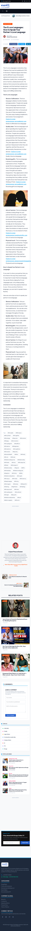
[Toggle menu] (6, 11)
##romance (23, 438)
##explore (6, 473)
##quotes (15, 438)
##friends (6, 462)
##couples (10, 432)
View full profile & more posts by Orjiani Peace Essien (15, 565)
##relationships (8, 467)
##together (16, 435)
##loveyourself (8, 489)
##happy (6, 441)
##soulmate (18, 492)
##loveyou (7, 478)
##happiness (15, 446)
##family (23, 454)
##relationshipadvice (9, 476)
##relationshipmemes (9, 497)
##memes (15, 484)
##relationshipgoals (18, 470)
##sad (19, 497)
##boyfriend (7, 435)
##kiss (16, 454)
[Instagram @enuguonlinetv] (24, 1)
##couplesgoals (8, 492)
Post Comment (10, 715)
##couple (19, 476)
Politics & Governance (6, 886)
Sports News (4, 890)
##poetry (15, 451)
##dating (6, 486)
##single (6, 494)
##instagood (14, 465)
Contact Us (4, 901)
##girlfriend (14, 486)
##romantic (7, 451)
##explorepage (8, 481)
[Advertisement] (15, 522)
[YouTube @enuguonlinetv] (29, 1)
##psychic (13, 494)
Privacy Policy (4, 905)
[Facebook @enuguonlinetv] (22, 1)
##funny (16, 481)
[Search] (2, 11)
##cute (13, 462)
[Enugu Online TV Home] (5, 5)
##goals (16, 467)
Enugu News (4, 884)
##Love (6, 457)
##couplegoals (8, 443)
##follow (14, 473)
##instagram (7, 484)
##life (23, 467)
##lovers (16, 489)
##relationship (21, 459)
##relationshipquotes (9, 459)
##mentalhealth (8, 454)
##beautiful (24, 484)
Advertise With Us (5, 903)
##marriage (7, 438)
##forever (14, 478)
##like (20, 473)
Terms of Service (5, 907)
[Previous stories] (2, 15)
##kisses (12, 457)
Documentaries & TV (6, 891)
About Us (3, 899)
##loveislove (7, 449)
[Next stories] (29, 15)
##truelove (7, 446)
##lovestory (23, 478)
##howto (17, 500)
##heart (6, 465)
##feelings (22, 486)
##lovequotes (21, 462)
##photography (8, 500)
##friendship (7, 470)
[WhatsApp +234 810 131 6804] (9, 917)
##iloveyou (18, 432)
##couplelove (16, 449)
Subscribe (25, 842)
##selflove (17, 443)
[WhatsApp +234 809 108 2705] (27, 1)
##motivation (14, 441)
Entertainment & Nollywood (7, 888)
